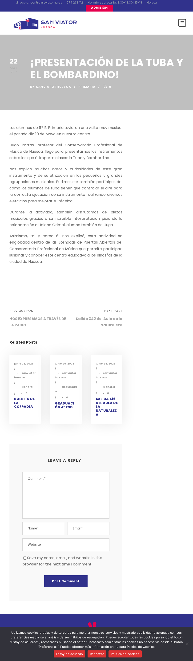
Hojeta (152, 2)
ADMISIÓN (99, 7)
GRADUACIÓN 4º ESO (64, 405)
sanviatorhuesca (53, 86)
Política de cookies (125, 654)
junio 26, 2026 (23, 363)
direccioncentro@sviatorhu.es (39, 2)
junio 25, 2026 (64, 363)
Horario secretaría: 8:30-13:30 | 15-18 (115, 2)
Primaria (86, 86)
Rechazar (97, 654)
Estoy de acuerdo (69, 654)
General (27, 387)
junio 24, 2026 (105, 363)
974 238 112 (75, 2)
